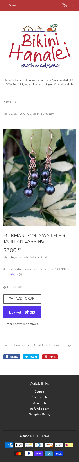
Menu (13, 5)
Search (39, 391)
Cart (72, 5)
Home (7, 101)
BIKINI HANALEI (41, 436)
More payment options (22, 324)
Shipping (9, 257)
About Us (39, 403)
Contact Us (39, 397)
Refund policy (39, 409)
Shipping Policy (39, 414)
